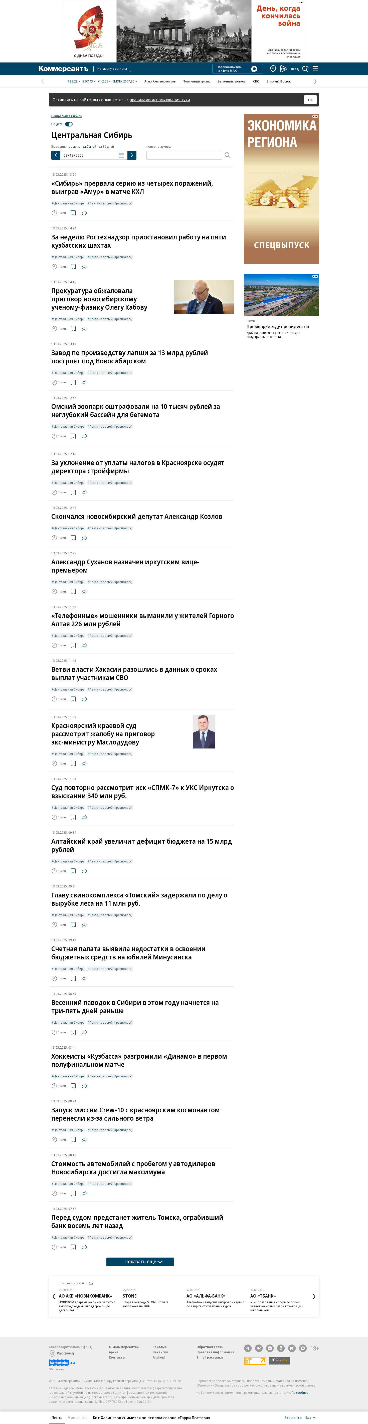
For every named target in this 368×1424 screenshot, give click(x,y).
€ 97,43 (88, 81)
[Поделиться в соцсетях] (84, 213)
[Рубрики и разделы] (315, 68)
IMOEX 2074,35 (123, 81)
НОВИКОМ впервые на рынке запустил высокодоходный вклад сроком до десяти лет (87, 1306)
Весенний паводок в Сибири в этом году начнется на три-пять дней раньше (135, 1006)
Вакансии (160, 1352)
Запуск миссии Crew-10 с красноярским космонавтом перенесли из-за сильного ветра (135, 1114)
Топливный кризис (196, 81)
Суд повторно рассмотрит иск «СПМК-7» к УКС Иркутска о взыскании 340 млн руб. (142, 791)
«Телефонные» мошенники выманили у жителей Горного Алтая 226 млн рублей (142, 619)
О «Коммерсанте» (124, 1347)
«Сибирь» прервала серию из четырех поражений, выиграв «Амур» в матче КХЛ (132, 187)
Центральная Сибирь (66, 116)
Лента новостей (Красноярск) (111, 203)
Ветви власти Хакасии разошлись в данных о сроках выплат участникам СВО (134, 673)
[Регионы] (273, 68)
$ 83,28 (72, 81)
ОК (310, 99)
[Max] (303, 1348)
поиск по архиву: (158, 146)
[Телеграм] (248, 1348)
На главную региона (112, 68)
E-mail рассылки (210, 1357)
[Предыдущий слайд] (54, 1297)
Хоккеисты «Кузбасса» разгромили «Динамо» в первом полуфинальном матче (139, 1060)
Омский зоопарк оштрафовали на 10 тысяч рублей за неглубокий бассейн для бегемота (135, 410)
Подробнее (300, 1392)
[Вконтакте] (259, 1348)
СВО (256, 81)
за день (74, 146)
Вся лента (293, 1417)
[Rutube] (292, 1348)
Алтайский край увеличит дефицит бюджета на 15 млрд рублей (141, 845)
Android (159, 1357)
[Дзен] (270, 1348)
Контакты (117, 1357)
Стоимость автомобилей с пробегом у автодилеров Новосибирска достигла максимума (133, 1167)
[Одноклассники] (281, 1348)
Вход (295, 68)
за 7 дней (89, 146)
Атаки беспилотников (160, 81)
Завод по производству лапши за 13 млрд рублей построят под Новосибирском (129, 356)
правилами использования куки (160, 99)
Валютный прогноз (232, 81)
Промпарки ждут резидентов (278, 326)
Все (91, 1283)
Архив (113, 1352)
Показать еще (140, 1261)
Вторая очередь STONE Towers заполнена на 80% (145, 1304)
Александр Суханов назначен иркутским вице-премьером (125, 566)
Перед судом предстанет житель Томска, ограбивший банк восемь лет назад (137, 1221)
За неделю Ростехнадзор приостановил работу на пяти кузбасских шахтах (138, 241)
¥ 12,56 (103, 81)
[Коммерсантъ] (63, 68)
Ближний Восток (279, 81)
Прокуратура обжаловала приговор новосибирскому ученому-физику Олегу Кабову (99, 299)
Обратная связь (210, 1347)
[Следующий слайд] (314, 1297)
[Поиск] (305, 68)
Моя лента (77, 1417)
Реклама (160, 1347)
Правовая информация (215, 1352)
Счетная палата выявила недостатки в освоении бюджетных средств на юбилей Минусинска (128, 952)
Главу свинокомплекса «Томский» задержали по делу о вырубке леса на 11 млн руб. (139, 899)
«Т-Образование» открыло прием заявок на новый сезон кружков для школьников (276, 1306)
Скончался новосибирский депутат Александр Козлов (136, 516)
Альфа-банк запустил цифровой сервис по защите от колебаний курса (215, 1304)
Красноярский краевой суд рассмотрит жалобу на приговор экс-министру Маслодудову (103, 733)
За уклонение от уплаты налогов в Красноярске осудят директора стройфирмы (138, 466)
